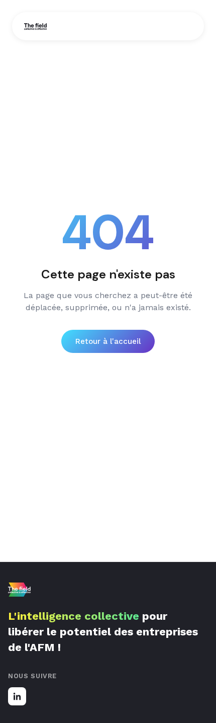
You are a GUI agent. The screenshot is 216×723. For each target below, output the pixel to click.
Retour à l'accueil (108, 341)
